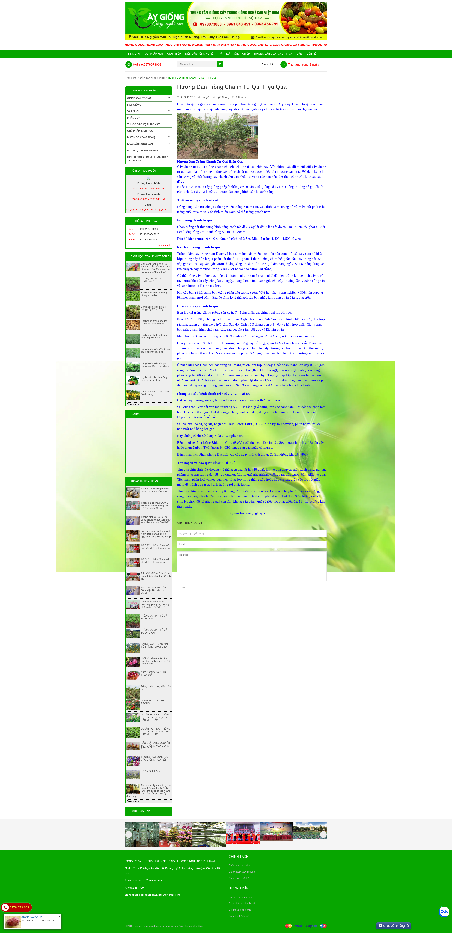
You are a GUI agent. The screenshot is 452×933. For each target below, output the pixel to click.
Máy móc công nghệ (141, 137)
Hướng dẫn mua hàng (241, 897)
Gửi (183, 587)
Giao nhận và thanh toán (242, 903)
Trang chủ (132, 53)
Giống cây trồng (139, 98)
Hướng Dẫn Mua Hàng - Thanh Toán (278, 53)
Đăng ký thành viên (239, 916)
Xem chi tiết (163, 244)
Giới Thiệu (174, 53)
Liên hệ (311, 53)
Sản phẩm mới (153, 53)
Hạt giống (134, 104)
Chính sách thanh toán (241, 865)
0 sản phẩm (268, 64)
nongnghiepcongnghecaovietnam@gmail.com (154, 894)
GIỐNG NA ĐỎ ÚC (31, 917)
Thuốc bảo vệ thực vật (143, 124)
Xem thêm (133, 404)
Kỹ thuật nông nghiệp (234, 53)
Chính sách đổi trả (239, 878)
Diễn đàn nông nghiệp (200, 53)
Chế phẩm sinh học (140, 130)
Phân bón (133, 117)
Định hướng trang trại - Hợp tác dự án (147, 159)
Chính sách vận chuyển (242, 871)
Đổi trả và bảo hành (240, 909)
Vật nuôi (133, 111)
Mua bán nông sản (140, 143)
